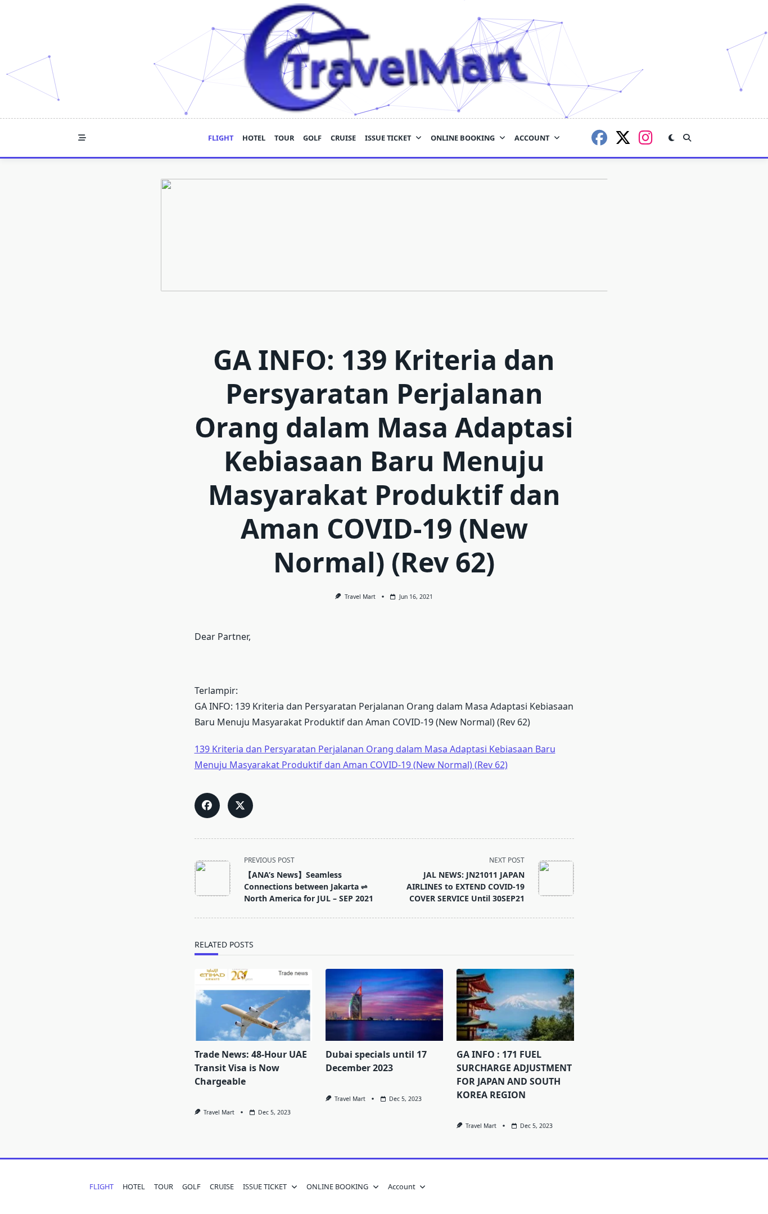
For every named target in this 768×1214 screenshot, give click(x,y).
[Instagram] (646, 138)
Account (531, 138)
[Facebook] (599, 138)
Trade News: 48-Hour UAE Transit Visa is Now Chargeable (251, 1067)
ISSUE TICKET (388, 138)
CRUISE (343, 138)
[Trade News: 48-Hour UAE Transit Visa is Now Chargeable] (253, 1005)
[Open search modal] (687, 138)
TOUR (284, 138)
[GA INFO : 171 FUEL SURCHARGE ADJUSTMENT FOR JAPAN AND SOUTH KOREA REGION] (515, 1005)
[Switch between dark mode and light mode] (671, 138)
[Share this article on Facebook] (207, 805)
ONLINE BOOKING (463, 138)
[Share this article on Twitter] (240, 805)
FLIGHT (220, 138)
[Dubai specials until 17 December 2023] (384, 1005)
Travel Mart (360, 597)
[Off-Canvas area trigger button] (82, 138)
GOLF (312, 138)
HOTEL (253, 138)
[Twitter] (623, 138)
